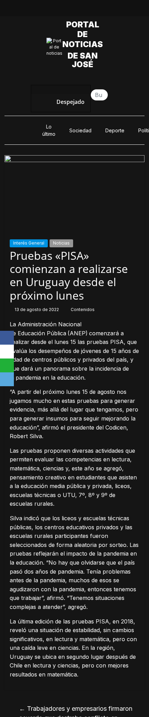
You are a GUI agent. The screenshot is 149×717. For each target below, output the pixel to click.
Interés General (28, 243)
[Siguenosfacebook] (50, 9)
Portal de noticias (84, 34)
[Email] (7, 379)
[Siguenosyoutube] (98, 9)
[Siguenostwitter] (66, 9)
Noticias (61, 243)
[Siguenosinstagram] (82, 9)
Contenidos (83, 309)
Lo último (48, 130)
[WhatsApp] (7, 365)
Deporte (114, 130)
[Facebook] (7, 338)
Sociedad (80, 130)
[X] (7, 351)
